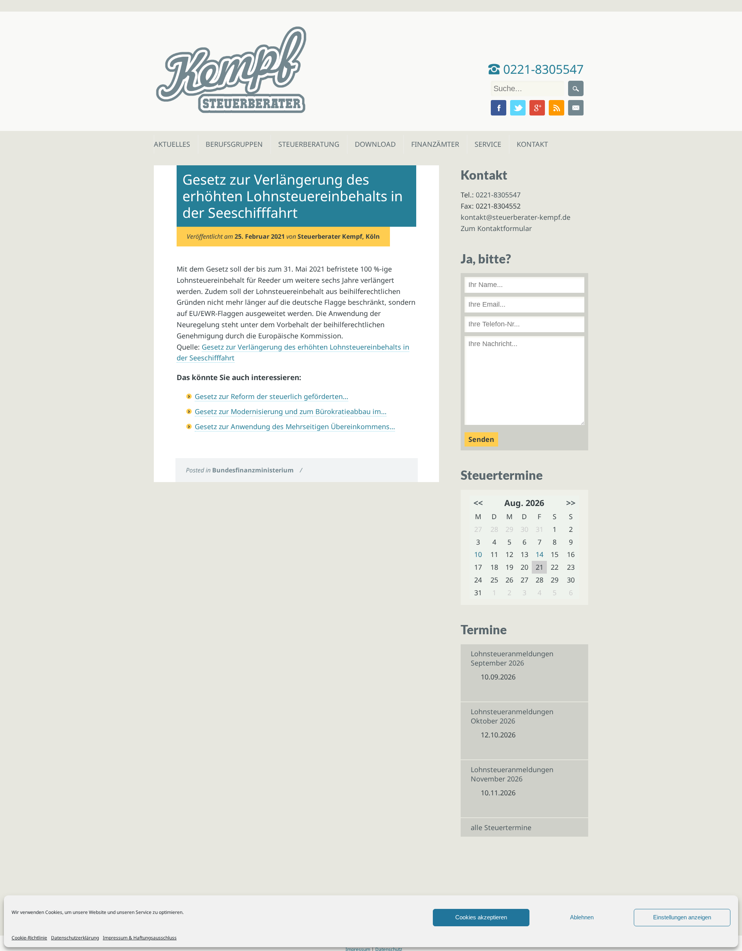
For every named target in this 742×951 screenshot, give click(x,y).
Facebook (498, 107)
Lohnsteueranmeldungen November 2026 (512, 774)
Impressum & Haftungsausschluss (140, 937)
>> (570, 502)
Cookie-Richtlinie (29, 937)
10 (478, 554)
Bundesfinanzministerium (253, 470)
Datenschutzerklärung (75, 937)
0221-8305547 (542, 69)
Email (576, 107)
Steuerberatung (305, 144)
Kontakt (531, 144)
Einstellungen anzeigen (682, 917)
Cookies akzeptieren (481, 917)
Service (487, 144)
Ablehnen (582, 917)
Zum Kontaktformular (496, 228)
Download (373, 144)
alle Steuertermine (501, 827)
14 (539, 554)
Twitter (518, 107)
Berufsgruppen (231, 144)
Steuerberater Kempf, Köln (339, 236)
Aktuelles (171, 144)
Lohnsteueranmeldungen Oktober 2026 (512, 716)
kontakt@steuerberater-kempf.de (515, 217)
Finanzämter (432, 144)
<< (478, 502)
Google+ (537, 107)
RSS (556, 107)
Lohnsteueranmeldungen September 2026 (512, 658)
